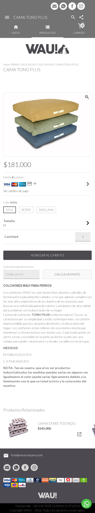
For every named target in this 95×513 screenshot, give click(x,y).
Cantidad (11, 236)
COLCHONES (45, 64)
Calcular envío (67, 274)
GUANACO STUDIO (66, 506)
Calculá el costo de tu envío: (18, 266)
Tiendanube (23, 506)
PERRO (15, 64)
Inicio (6, 64)
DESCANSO (28, 64)
